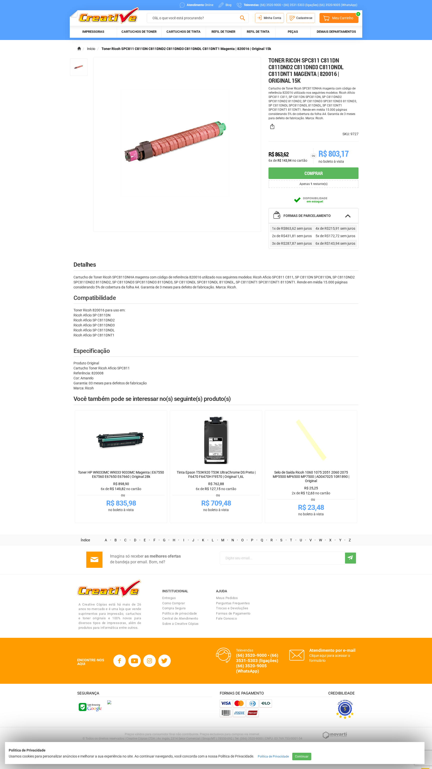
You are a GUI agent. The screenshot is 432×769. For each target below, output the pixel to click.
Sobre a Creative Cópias (180, 624)
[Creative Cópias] (106, 15)
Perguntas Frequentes (233, 603)
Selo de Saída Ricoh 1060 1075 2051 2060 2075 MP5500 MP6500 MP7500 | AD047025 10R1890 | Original (311, 476)
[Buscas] (242, 18)
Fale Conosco (226, 618)
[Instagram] (149, 661)
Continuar (301, 756)
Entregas (169, 598)
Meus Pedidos (227, 598)
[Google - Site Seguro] (89, 707)
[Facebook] (119, 661)
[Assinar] (350, 558)
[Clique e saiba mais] (109, 702)
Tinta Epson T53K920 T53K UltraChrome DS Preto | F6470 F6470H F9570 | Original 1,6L (216, 474)
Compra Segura (174, 608)
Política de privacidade (179, 613)
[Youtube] (134, 661)
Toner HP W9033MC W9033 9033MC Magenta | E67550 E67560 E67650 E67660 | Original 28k (121, 474)
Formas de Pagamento (233, 613)
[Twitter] (164, 661)
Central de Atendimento (180, 618)
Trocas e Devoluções (232, 608)
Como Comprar (173, 603)
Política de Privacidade (273, 756)
